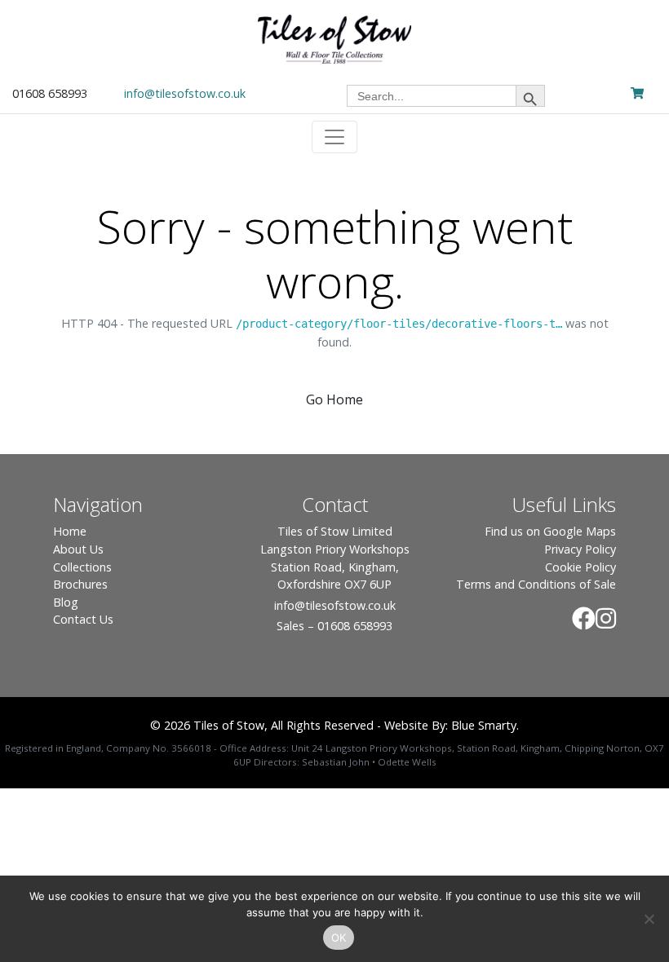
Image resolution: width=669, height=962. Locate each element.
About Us (78, 549)
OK (339, 937)
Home (69, 531)
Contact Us (83, 619)
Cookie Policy (580, 567)
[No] (648, 919)
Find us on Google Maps (550, 531)
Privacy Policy (580, 549)
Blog (65, 602)
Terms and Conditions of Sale (536, 584)
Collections (82, 567)
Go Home (334, 399)
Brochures (80, 584)
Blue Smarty (483, 725)
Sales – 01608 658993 (334, 625)
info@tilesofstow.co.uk (185, 93)
